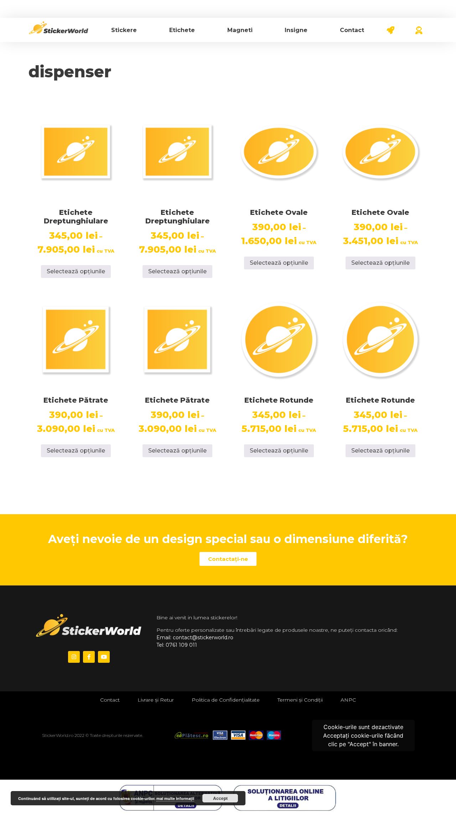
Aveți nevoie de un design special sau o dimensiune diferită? (228, 539)
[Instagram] (74, 657)
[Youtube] (104, 657)
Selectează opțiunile (76, 271)
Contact (352, 30)
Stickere (124, 30)
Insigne (296, 30)
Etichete (182, 30)
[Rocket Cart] (395, 28)
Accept (220, 798)
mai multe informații (175, 798)
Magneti (240, 30)
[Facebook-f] (89, 657)
